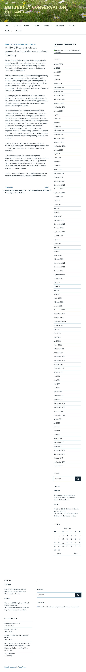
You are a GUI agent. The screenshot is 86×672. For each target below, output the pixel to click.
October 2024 (58, 142)
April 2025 (57, 126)
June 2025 (57, 119)
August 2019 (58, 372)
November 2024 (59, 138)
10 (63, 539)
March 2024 (58, 169)
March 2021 (58, 298)
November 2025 (59, 99)
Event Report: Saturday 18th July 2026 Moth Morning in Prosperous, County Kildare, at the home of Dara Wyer (17, 645)
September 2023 (59, 193)
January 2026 (58, 91)
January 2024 (58, 177)
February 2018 (58, 442)
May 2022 (57, 247)
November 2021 (59, 267)
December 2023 (59, 181)
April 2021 (57, 294)
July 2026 (57, 68)
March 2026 (58, 83)
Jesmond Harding (28, 44)
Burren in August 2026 (12, 623)
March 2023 (58, 216)
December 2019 (59, 356)
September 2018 (59, 415)
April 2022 (57, 251)
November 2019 (59, 360)
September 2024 (60, 146)
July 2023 (57, 201)
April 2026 (57, 80)
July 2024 (57, 154)
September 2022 (59, 232)
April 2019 (57, 388)
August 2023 (58, 197)
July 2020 (57, 329)
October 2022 (58, 228)
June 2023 (57, 204)
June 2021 (57, 286)
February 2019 (58, 396)
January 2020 (58, 353)
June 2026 (57, 72)
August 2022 (58, 236)
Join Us (7, 31)
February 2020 (59, 349)
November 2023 (59, 185)
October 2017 (58, 458)
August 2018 (58, 419)
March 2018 (58, 438)
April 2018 (57, 435)
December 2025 (59, 95)
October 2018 (58, 411)
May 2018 (57, 431)
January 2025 (58, 134)
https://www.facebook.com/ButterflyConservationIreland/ (58, 607)
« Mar (59, 553)
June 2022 (57, 243)
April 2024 (57, 165)
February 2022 (59, 259)
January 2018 (58, 446)
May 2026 (57, 76)
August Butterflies (11, 629)
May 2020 (57, 337)
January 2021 (58, 306)
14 (79, 539)
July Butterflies (9, 654)
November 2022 (59, 224)
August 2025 (58, 111)
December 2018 (59, 403)
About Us (16, 26)
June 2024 (57, 158)
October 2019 (58, 364)
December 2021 (59, 263)
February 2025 (59, 130)
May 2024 (57, 162)
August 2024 (58, 150)
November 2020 (59, 314)
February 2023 (59, 220)
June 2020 (57, 333)
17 (63, 543)
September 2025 (60, 107)
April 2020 (57, 341)
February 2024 (59, 173)
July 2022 (57, 240)
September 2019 (59, 368)
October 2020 (59, 317)
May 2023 (57, 208)
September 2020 (60, 321)
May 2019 (57, 384)
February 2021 (58, 302)
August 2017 (58, 466)
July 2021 (57, 282)
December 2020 (59, 310)
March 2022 (58, 255)
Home (7, 26)
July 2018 (57, 423)
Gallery (72, 26)
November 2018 (59, 407)
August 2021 (58, 278)
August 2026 (58, 64)
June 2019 (57, 380)
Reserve (19, 31)
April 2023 (57, 212)
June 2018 (57, 427)
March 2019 (58, 392)
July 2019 (57, 376)
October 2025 (58, 103)
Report (36, 26)
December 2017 (59, 450)
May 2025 (57, 123)
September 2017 (59, 462)
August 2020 (58, 325)
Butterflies (60, 26)
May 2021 (57, 290)
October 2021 (58, 271)
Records (47, 26)
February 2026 (59, 87)
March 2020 (58, 345)
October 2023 (58, 189)
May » (75, 553)
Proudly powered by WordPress (15, 667)
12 (71, 539)
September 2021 (59, 275)
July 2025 (57, 115)
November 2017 (59, 454)
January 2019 (58, 399)
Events (26, 26)
